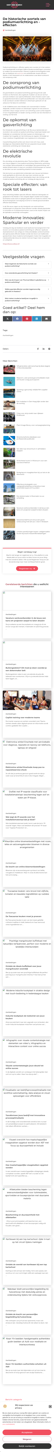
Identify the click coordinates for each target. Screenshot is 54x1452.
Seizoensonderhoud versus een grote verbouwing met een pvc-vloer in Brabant (32, 520)
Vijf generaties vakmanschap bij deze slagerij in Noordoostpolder (33, 367)
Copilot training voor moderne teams (23, 717)
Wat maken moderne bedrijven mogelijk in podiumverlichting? (27, 299)
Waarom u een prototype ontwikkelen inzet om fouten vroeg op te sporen (33, 378)
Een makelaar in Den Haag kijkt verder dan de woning (33, 402)
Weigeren (27, 1439)
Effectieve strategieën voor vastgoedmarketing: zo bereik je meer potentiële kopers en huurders (31, 486)
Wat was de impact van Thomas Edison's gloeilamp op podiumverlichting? (27, 281)
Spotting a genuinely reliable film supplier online (32, 390)
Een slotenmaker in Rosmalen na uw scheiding (30, 497)
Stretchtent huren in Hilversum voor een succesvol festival (32, 461)
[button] (50, 1406)
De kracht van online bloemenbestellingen (25, 867)
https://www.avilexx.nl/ (11, 244)
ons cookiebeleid (8, 1424)
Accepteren (27, 1432)
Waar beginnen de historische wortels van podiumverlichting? (27, 265)
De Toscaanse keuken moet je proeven (23, 916)
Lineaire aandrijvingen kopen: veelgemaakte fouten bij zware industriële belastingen (33, 532)
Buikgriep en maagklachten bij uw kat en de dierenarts (33, 473)
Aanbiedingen (10, 30)
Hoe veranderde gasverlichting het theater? (27, 273)
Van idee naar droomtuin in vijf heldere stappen (31, 449)
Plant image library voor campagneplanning (33, 425)
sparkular (20, 73)
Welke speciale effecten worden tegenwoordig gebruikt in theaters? (27, 290)
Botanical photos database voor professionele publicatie (29, 438)
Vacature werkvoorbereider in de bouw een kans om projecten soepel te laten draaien (33, 509)
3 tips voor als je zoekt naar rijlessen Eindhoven (30, 414)
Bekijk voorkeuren (27, 1446)
